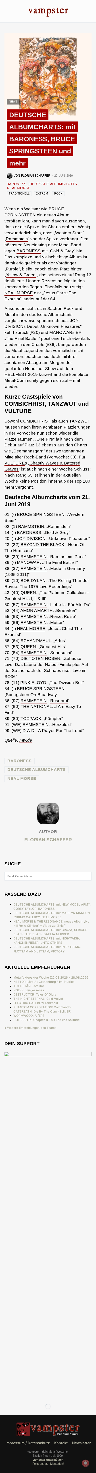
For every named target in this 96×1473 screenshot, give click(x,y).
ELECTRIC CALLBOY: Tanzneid (35, 1003)
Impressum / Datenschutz (28, 1443)
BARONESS (17, 184)
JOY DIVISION (31, 538)
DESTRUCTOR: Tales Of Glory (34, 994)
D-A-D (29, 730)
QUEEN (28, 592)
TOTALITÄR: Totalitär (28, 986)
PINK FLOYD (33, 682)
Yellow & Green (20, 274)
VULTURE (14, 463)
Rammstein (17, 238)
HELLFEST (15, 374)
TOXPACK (31, 718)
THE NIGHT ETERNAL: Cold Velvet (38, 998)
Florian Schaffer (48, 839)
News (13, 101)
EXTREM (42, 193)
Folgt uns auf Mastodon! (48, 1463)
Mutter (56, 622)
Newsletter (81, 1443)
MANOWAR (60, 332)
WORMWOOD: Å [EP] (28, 1015)
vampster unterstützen (48, 1459)
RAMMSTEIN (31, 526)
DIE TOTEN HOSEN (41, 658)
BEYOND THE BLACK (43, 544)
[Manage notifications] (85, 1463)
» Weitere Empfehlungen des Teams (30, 1027)
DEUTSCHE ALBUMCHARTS (53, 184)
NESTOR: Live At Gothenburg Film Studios (43, 981)
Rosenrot (59, 700)
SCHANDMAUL (36, 640)
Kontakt (61, 1443)
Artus (60, 640)
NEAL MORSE (18, 188)
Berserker (65, 610)
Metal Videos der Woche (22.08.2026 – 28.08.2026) (51, 977)
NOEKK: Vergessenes (28, 990)
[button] (5, 11)
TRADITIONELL (19, 193)
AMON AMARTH (36, 610)
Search (87, 876)
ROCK (58, 193)
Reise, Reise (62, 616)
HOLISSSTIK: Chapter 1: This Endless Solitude (46, 1020)
